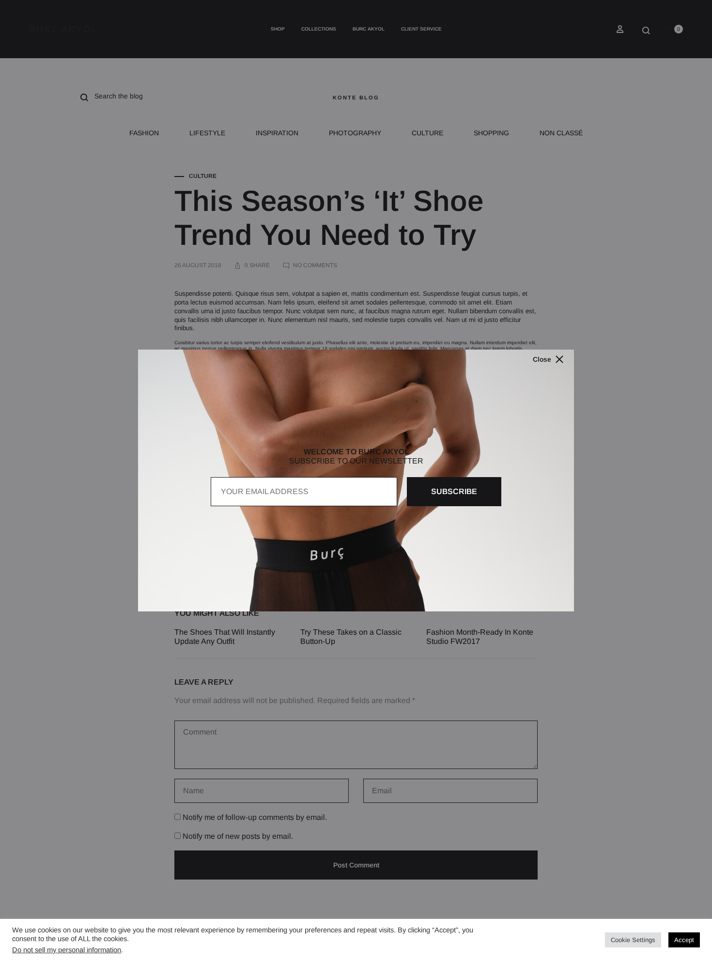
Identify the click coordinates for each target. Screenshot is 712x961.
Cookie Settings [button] (633, 940)
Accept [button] (684, 940)
